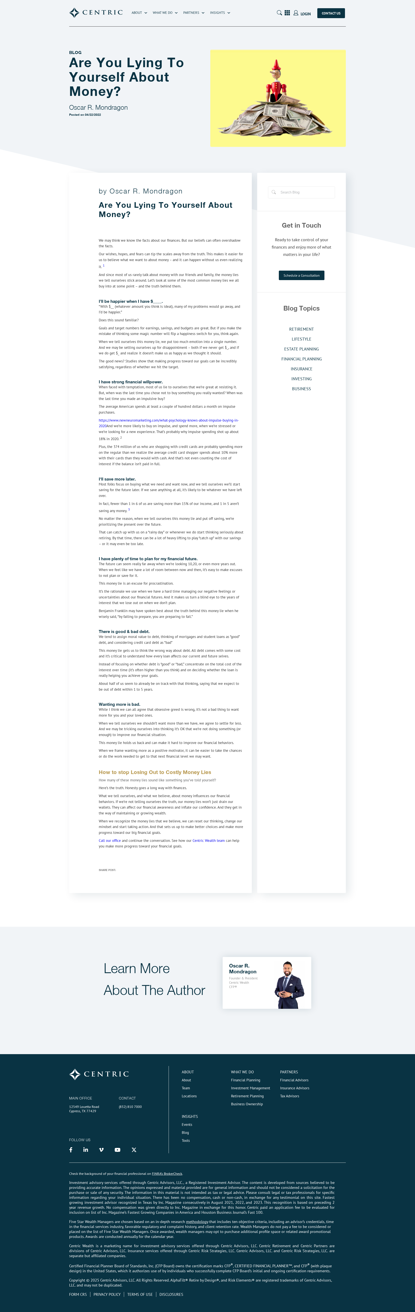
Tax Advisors (289, 1096)
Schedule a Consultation (302, 275)
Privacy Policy (107, 1294)
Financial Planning (245, 1080)
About (137, 12)
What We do (242, 1071)
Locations (189, 1096)
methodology (197, 1221)
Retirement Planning (247, 1096)
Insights (217, 12)
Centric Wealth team (209, 840)
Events (187, 1124)
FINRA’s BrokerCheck (167, 1173)
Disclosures (171, 1294)
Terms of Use (140, 1294)
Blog (185, 1132)
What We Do (162, 12)
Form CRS (78, 1294)
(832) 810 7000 (130, 1106)
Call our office (110, 840)
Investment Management (250, 1088)
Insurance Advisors (294, 1088)
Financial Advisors (294, 1080)
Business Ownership (247, 1104)
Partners (191, 12)
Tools (186, 1140)
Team (186, 1088)
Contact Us (331, 13)
